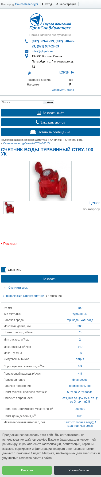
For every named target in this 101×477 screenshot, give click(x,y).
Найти (48, 102)
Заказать (49, 279)
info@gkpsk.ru (42, 51)
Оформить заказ (63, 90)
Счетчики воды (74, 139)
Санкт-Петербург (26, 4)
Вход (48, 4)
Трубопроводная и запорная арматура (24, 139)
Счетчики (56, 139)
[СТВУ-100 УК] (50, 181)
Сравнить (14, 269)
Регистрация (67, 4)
